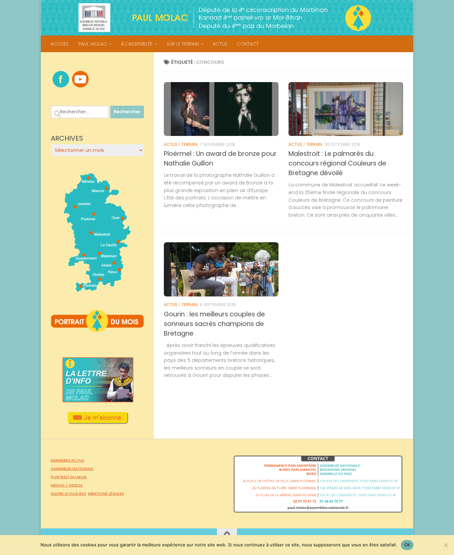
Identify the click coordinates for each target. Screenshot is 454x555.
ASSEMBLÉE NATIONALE (72, 468)
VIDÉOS (76, 485)
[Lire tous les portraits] (97, 329)
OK (407, 544)
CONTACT (248, 44)
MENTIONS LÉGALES (106, 493)
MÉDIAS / (60, 485)
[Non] (445, 545)
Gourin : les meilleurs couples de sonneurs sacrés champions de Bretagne (214, 324)
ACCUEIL (60, 44)
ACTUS (220, 44)
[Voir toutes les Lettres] (97, 400)
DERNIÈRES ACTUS (67, 460)
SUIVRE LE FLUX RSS (68, 493)
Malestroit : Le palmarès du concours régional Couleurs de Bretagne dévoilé (337, 163)
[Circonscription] (97, 289)
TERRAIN (189, 144)
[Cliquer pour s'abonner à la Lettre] (97, 421)
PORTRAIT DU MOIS (69, 477)
